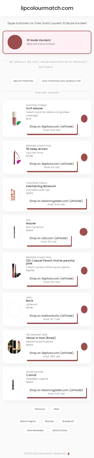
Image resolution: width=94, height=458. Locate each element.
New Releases (35, 430)
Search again (28, 421)
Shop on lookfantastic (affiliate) (52, 316)
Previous (40, 409)
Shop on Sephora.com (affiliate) (52, 127)
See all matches (23, 80)
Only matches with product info (61, 80)
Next (56, 409)
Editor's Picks (59, 430)
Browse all (68, 421)
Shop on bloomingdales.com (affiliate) (56, 201)
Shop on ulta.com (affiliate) (49, 238)
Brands (49, 421)
